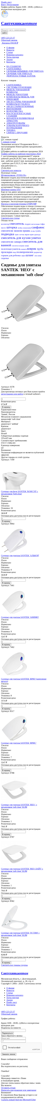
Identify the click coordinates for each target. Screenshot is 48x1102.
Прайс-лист (11, 1002)
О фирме (10, 47)
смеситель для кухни (16, 238)
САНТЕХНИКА (13, 69)
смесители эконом (12, 230)
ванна (39, 256)
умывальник (27, 228)
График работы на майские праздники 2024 (21, 154)
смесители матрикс (18, 246)
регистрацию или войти (12, 394)
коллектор (5, 224)
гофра (42, 224)
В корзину (6, 407)
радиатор (38, 252)
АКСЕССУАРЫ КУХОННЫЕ (20, 106)
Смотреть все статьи (10, 218)
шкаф (27, 246)
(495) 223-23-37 (8, 38)
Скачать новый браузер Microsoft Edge (18, 1100)
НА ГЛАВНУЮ (13, 66)
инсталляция (35, 224)
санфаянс (38, 227)
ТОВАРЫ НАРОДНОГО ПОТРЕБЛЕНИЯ (17, 126)
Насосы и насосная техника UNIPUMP (19, 204)
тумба (38, 231)
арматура (37, 235)
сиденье (5, 258)
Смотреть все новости (11, 170)
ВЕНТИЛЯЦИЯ (13, 109)
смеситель (17, 223)
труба (40, 248)
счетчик (22, 235)
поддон (28, 224)
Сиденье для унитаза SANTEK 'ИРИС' (18, 743)
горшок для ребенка (11, 255)
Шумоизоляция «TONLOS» (13, 175)
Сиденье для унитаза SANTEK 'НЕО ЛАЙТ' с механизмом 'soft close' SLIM (22, 870)
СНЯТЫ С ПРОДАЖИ (16, 132)
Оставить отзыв (8, 1088)
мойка (20, 228)
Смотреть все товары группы (14, 965)
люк (36, 256)
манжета (24, 249)
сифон (23, 256)
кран (32, 235)
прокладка (7, 252)
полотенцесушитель (11, 249)
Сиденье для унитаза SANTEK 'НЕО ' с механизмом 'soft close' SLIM (19, 806)
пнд (15, 252)
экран (27, 234)
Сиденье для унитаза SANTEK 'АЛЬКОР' (20, 555)
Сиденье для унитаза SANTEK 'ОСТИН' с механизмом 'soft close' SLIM (20, 934)
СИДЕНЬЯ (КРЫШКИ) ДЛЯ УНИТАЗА (25, 71)
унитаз (36, 238)
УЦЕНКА (10, 130)
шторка (12, 227)
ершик (27, 230)
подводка (8, 234)
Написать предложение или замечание (18, 1090)
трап (17, 235)
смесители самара (11, 241)
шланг (30, 255)
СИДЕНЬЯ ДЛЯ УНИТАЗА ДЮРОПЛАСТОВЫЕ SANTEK (21, 74)
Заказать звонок (8, 1054)
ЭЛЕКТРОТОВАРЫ (15, 123)
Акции (9, 59)
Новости (10, 50)
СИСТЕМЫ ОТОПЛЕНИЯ (18, 87)
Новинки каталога (14, 55)
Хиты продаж (12, 57)
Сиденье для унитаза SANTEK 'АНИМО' (20, 617)
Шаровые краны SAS (11, 189)
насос (4, 228)
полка (33, 231)
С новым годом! (8, 142)
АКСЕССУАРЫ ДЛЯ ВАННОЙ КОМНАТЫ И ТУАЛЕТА (21, 102)
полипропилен (25, 252)
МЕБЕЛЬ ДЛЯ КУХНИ (17, 94)
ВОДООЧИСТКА (14, 111)
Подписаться (7, 1033)
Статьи (9, 52)
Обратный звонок (9, 40)
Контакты (10, 62)
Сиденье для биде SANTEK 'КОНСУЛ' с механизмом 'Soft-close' (19, 492)
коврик (32, 248)
